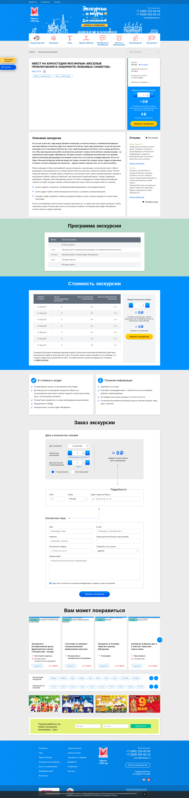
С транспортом (62, 472)
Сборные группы (74, 748)
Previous (151, 678)
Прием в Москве (45, 757)
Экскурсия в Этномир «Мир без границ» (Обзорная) (108, 646)
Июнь (98, 678)
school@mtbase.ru (152, 18)
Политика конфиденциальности (137, 791)
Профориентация (46, 771)
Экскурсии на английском (49, 762)
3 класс (72, 686)
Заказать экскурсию (143, 124)
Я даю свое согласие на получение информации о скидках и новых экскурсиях (83, 583)
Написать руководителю (138, 765)
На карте (144, 65)
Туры (41, 753)
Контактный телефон (57, 546)
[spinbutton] (143, 94)
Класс (51, 495)
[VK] (143, 779)
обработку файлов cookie (90, 793)
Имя (51, 527)
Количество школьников (54, 454)
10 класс (140, 686)
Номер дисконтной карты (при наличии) (112, 537)
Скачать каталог (74, 753)
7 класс (111, 686)
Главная (32, 52)
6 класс (101, 686)
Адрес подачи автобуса (100, 495)
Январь (53, 678)
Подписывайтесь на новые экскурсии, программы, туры (49, 727)
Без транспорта (82, 472)
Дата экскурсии (55, 446)
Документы (33, 2)
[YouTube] (148, 779)
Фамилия (53, 537)
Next (159, 640)
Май (90, 678)
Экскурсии (43, 748)
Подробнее (37, 666)
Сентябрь (125, 678)
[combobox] (78, 499)
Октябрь (136, 678)
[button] (152, 94)
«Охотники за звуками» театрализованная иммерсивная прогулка (76, 646)
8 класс (120, 686)
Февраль (63, 678)
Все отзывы (153, 138)
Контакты (57, 2)
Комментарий (54, 556)
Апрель (81, 678)
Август (115, 678)
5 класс (92, 686)
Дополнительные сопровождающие (56, 464)
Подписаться (140, 726)
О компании (45, 2)
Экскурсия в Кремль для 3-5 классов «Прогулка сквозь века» (144, 646)
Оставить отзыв (151, 202)
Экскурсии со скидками (77, 757)
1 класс (53, 686)
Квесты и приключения (42, 76)
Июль (106, 678)
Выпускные (43, 776)
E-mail (98, 527)
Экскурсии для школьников (47, 52)
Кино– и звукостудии (63, 76)
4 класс (82, 686)
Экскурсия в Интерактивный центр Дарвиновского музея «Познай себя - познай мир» (43, 649)
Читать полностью (137, 163)
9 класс (130, 686)
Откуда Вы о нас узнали (106, 546)
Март (73, 678)
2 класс (63, 686)
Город (70, 495)
